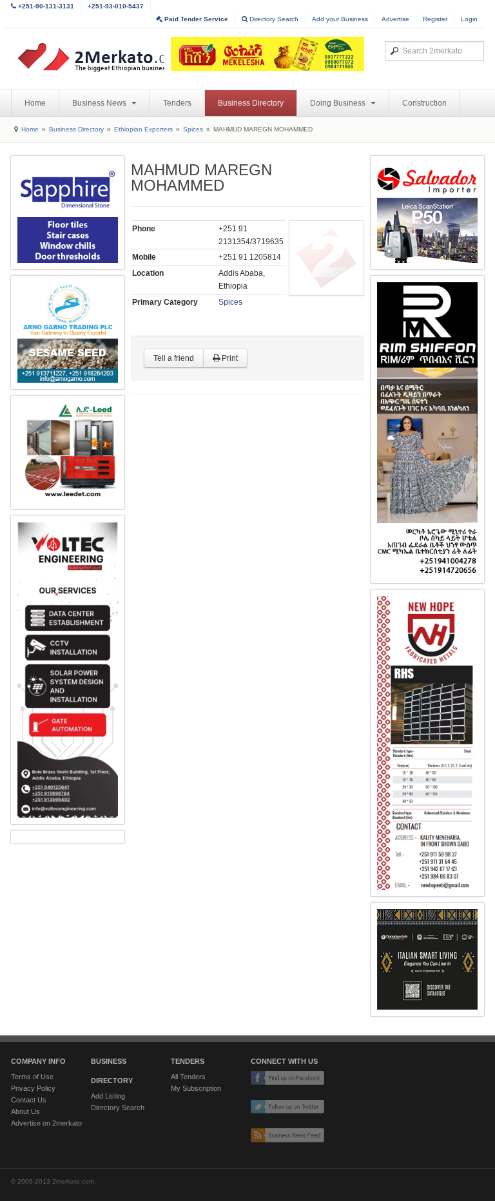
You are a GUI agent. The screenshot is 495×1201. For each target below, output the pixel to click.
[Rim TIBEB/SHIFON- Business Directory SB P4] (427, 429)
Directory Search (273, 19)
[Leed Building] (67, 452)
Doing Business (338, 103)
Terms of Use (32, 1077)
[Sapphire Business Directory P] (67, 212)
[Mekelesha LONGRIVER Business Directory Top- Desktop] (267, 54)
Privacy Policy (33, 1088)
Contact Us (28, 1100)
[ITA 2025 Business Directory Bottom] (427, 959)
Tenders (177, 103)
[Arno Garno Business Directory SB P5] (67, 332)
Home (35, 103)
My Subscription (196, 1088)
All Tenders (188, 1077)
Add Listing (108, 1096)
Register (435, 19)
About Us (25, 1111)
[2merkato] (112, 57)
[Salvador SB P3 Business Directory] (427, 212)
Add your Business (340, 19)
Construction (424, 103)
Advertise (395, 19)
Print (229, 358)
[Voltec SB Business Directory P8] (67, 670)
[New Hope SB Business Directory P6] (427, 743)
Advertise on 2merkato (46, 1123)
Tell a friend (173, 358)
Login (469, 19)
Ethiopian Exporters (143, 129)
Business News (100, 103)
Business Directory (251, 103)
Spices (193, 129)
